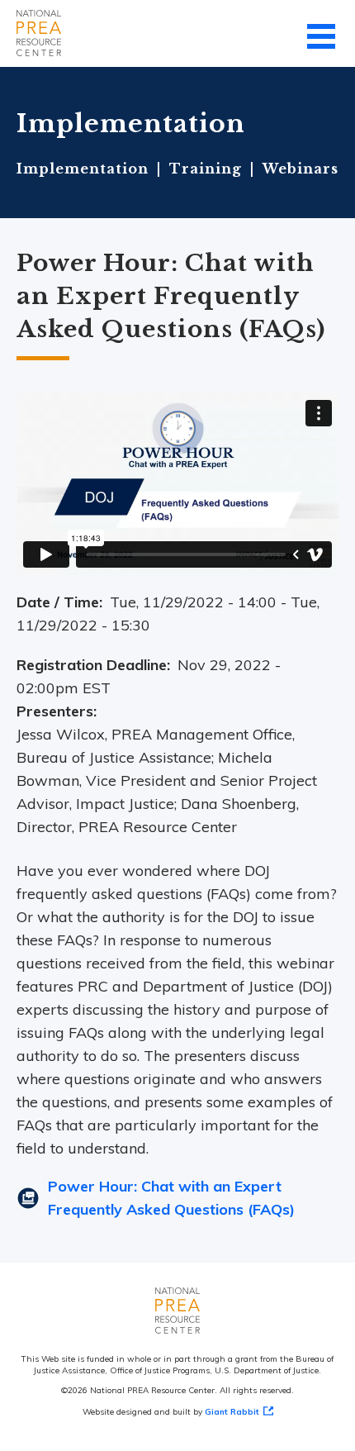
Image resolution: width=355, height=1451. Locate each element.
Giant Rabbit (232, 1411)
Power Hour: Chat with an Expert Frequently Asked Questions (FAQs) (171, 1198)
